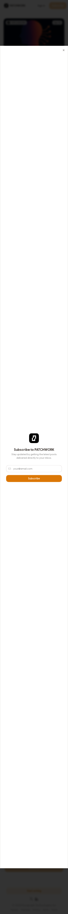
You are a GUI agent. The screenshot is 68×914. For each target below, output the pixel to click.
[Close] (63, 50)
